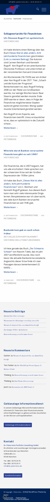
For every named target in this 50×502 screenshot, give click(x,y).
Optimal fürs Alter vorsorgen (14, 316)
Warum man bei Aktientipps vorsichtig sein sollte (21, 320)
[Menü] (42, 9)
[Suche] (36, 9)
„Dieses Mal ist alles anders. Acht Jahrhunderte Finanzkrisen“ (23, 183)
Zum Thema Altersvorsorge (24, 381)
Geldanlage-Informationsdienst (18, 425)
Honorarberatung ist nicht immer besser (18, 334)
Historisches (11, 41)
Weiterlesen (10, 127)
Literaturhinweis (29, 240)
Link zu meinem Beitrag (16, 59)
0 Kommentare (29, 215)
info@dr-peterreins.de (18, 2)
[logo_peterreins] (21, 9)
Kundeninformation (13, 475)
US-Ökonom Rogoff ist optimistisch (24, 38)
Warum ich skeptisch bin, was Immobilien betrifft (21, 325)
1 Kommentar (29, 136)
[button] (5, 497)
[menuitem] (36, 9)
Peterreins (10, 139)
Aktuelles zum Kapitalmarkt (21, 236)
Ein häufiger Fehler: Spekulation (15, 330)
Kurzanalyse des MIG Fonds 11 (23, 387)
